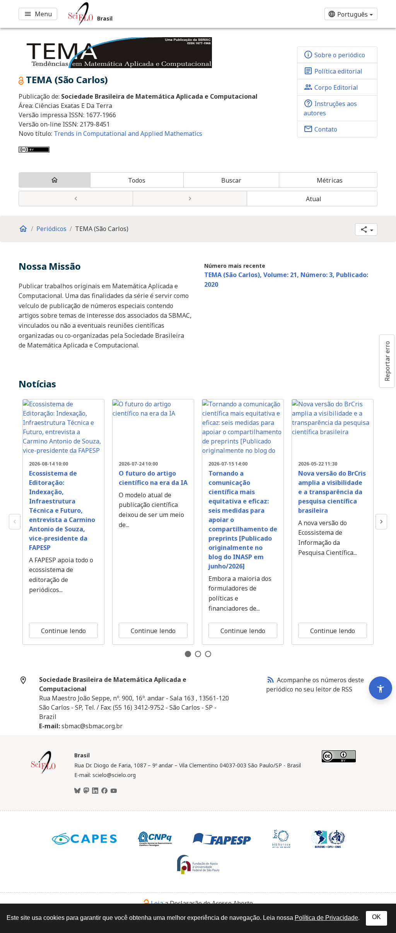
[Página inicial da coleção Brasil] (43, 773)
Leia (157, 903)
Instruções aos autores (330, 108)
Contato (320, 129)
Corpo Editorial (331, 87)
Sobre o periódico (334, 54)
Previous (14, 521)
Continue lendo (63, 631)
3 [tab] (208, 654)
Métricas (330, 180)
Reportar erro (387, 361)
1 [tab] (188, 654)
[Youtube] (114, 791)
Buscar (231, 180)
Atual (314, 199)
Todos (137, 180)
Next (381, 521)
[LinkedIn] (95, 791)
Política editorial (333, 70)
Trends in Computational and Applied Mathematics (128, 133)
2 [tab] (198, 654)
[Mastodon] (86, 791)
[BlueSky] (77, 791)
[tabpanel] (63, 522)
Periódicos (51, 228)
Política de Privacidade (326, 917)
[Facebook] (104, 791)
